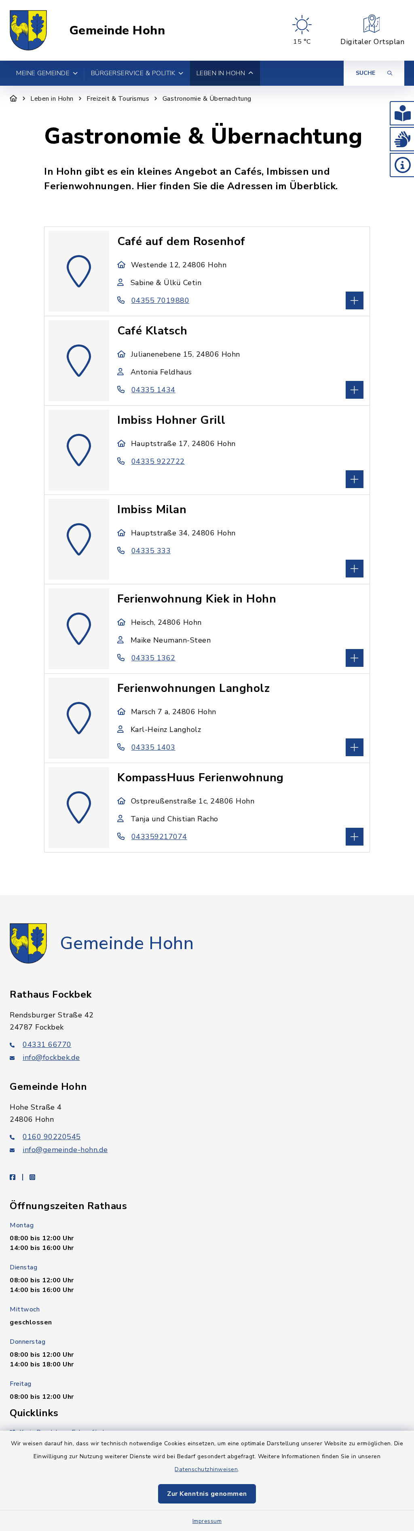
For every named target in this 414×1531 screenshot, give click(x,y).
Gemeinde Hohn (117, 30)
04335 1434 (153, 390)
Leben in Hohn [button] (220, 73)
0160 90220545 (52, 1137)
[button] (402, 113)
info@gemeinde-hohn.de (65, 1150)
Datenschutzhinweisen (206, 1469)
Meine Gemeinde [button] (43, 73)
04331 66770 (47, 1044)
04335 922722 (158, 461)
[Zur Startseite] (13, 99)
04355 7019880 (160, 300)
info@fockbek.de (51, 1057)
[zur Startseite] (28, 30)
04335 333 (151, 551)
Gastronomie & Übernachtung (207, 98)
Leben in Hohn (52, 98)
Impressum (207, 1521)
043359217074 (159, 837)
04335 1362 (153, 658)
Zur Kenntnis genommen (207, 1493)
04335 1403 (153, 747)
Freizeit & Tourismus (118, 98)
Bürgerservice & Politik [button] (133, 73)
